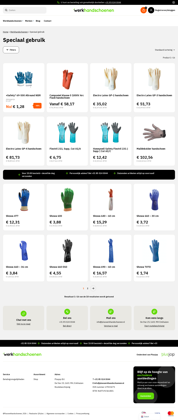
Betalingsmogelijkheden (13, 379)
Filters (13, 50)
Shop (36, 379)
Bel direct (67, 326)
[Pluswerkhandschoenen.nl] (93, 10)
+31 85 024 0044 (113, 2)
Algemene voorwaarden (55, 413)
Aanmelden (145, 396)
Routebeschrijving (62, 387)
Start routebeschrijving (154, 326)
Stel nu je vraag (23, 324)
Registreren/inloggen (165, 10)
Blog (38, 21)
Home (5, 32)
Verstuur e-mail (111, 326)
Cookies (70, 413)
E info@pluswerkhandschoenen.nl (108, 383)
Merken (28, 21)
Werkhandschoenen (12, 21)
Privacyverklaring (82, 413)
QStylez (41, 413)
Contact (47, 21)
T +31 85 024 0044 (101, 379)
